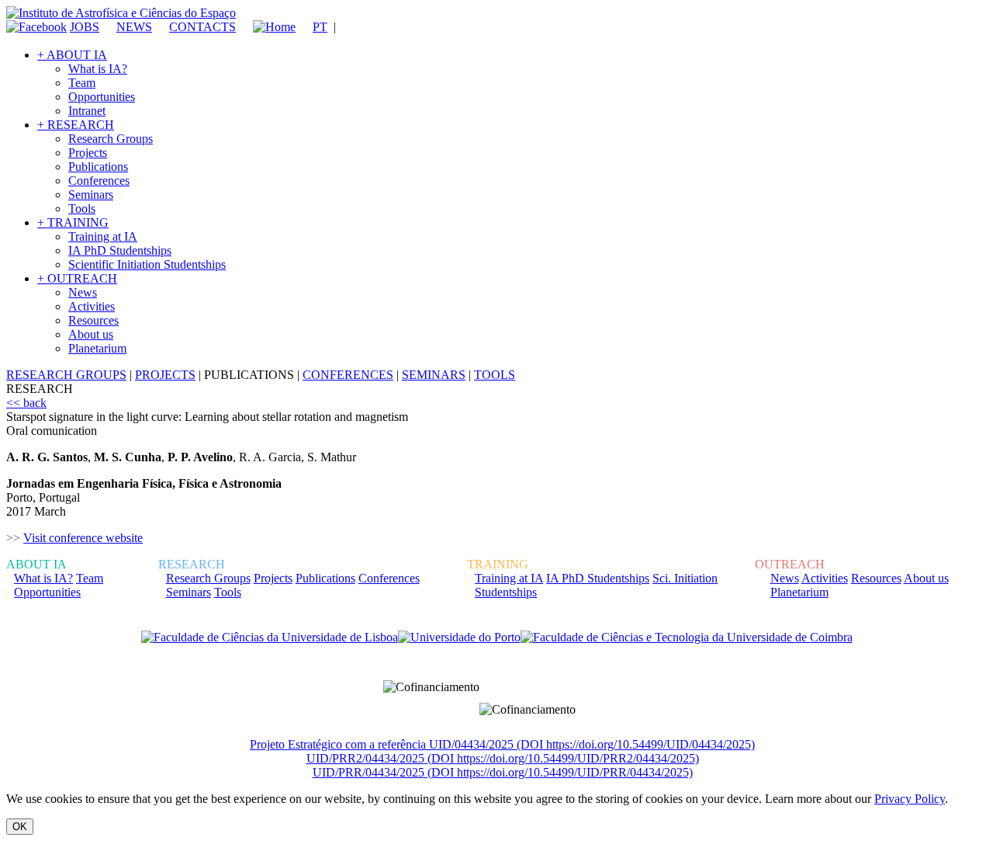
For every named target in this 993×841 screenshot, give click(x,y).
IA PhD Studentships (119, 250)
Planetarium (97, 348)
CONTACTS (202, 26)
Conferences (99, 180)
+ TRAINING (73, 222)
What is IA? (97, 68)
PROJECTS (165, 374)
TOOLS (494, 374)
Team (81, 82)
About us (90, 334)
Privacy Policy (909, 798)
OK (19, 826)
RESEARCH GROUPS (66, 374)
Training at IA (102, 236)
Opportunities (101, 96)
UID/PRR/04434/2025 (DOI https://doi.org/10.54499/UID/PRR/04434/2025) (503, 772)
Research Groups (110, 138)
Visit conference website (83, 537)
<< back (26, 402)
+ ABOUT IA (72, 54)
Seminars (90, 194)
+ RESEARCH (75, 124)
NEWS (134, 26)
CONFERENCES (348, 374)
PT (320, 26)
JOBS (84, 26)
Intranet (87, 110)
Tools (81, 208)
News (82, 292)
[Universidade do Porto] (459, 638)
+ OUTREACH (77, 278)
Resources (93, 320)
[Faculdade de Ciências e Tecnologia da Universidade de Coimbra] (687, 638)
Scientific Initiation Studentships (147, 264)
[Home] (267, 26)
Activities (91, 306)
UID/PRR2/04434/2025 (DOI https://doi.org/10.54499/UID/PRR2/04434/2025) (502, 758)
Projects (87, 152)
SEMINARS (433, 374)
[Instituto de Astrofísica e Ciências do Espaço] (121, 12)
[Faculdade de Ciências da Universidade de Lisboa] (269, 638)
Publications (98, 166)
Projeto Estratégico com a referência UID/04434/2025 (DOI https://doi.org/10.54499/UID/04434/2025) (502, 744)
